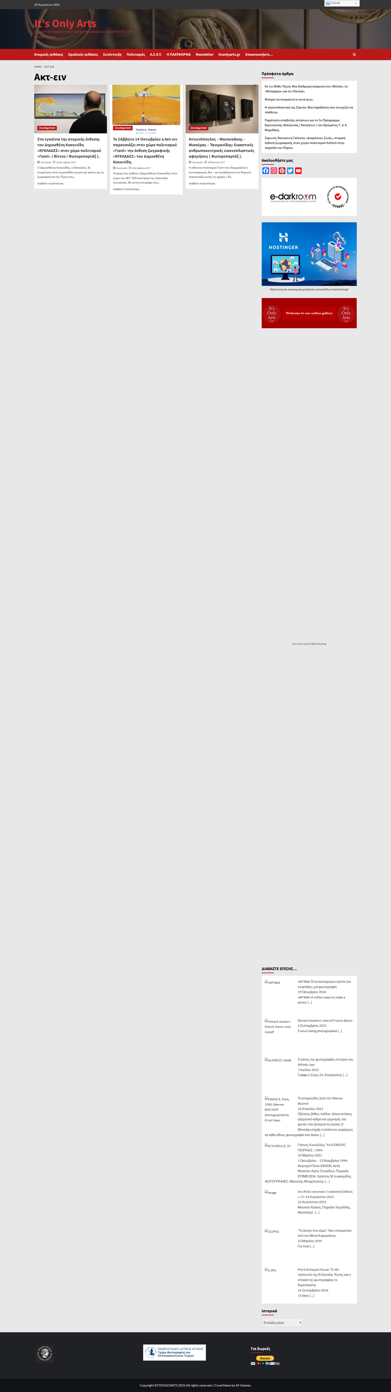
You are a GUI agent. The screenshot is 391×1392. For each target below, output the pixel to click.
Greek (335, 3)
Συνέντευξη (112, 54)
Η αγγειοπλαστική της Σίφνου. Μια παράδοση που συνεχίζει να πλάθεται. (309, 109)
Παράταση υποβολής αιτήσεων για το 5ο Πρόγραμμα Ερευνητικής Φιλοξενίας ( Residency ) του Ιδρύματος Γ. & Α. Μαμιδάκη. (306, 125)
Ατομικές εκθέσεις (48, 54)
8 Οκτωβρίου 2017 (141, 168)
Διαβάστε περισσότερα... (51, 183)
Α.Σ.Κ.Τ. (156, 54)
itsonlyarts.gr (229, 54)
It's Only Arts (65, 24)
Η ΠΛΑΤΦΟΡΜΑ (179, 54)
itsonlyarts (46, 162)
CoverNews (222, 1385)
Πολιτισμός (136, 54)
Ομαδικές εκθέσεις (83, 54)
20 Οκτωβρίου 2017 (66, 162)
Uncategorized (47, 128)
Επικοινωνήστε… (259, 54)
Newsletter (204, 54)
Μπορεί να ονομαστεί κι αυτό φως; (289, 99)
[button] (354, 54)
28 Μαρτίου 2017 (216, 162)
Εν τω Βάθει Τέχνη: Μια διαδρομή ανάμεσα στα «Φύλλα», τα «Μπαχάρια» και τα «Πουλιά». (306, 88)
